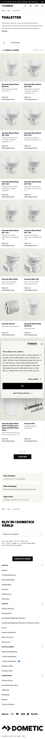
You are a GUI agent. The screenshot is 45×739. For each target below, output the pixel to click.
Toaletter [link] (16, 10)
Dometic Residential (16, 632)
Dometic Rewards (8, 609)
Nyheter (11, 699)
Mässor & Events (7, 637)
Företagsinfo (7, 675)
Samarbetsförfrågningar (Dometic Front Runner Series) (20, 623)
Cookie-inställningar (9, 661)
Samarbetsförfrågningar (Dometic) (13, 618)
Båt (9, 10)
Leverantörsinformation (10, 685)
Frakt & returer (7, 594)
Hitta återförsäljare (8, 580)
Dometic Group (14, 680)
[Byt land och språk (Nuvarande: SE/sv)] (42, 1)
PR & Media (12, 695)
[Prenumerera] (41, 534)
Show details (33, 379)
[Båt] (4, 42)
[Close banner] (41, 344)
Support (5, 565)
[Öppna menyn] (42, 5)
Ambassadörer (7, 613)
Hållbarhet (5, 690)
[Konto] (30, 5)
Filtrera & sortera (11, 50)
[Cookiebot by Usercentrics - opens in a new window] (28, 344)
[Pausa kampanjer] (3, 1)
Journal (4, 628)
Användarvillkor (7, 671)
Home (3, 10)
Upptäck (5, 604)
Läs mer (4, 31)
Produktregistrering (9, 575)
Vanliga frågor (6, 585)
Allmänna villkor (7, 666)
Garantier (5, 589)
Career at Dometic (15, 704)
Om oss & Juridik (8, 647)
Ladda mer (22, 457)
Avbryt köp (5, 599)
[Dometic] (7, 6)
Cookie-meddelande (9, 656)
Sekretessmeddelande (9, 652)
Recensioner (6, 642)
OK (22, 386)
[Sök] (25, 5)
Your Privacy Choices (21, 393)
